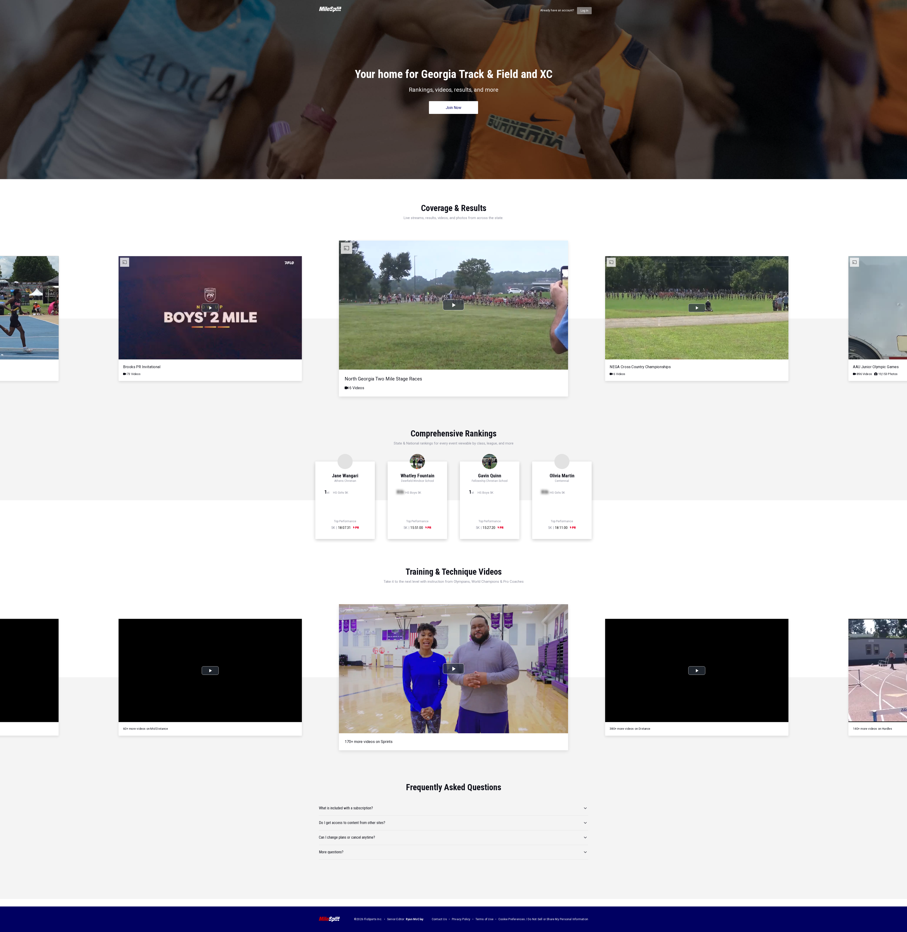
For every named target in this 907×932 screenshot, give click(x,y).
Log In (584, 10)
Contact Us (439, 919)
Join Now (453, 107)
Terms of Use (484, 919)
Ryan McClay (414, 919)
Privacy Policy (461, 919)
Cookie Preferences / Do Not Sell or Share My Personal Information (543, 919)
